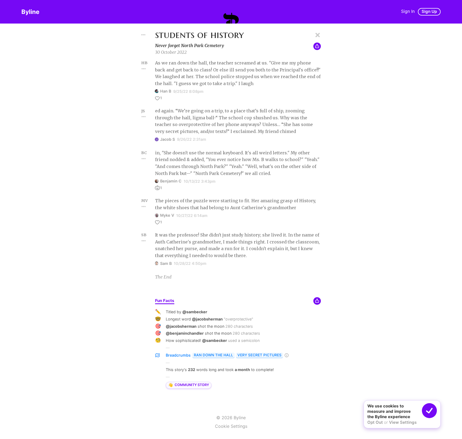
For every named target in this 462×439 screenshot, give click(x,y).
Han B (165, 91)
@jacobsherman (207, 319)
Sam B (166, 263)
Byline (30, 11)
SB (144, 234)
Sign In (408, 11)
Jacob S (167, 139)
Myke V (167, 215)
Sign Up (429, 11)
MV (144, 200)
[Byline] (231, 18)
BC (144, 152)
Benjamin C (171, 181)
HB (144, 62)
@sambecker (194, 312)
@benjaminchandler (185, 333)
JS (143, 111)
